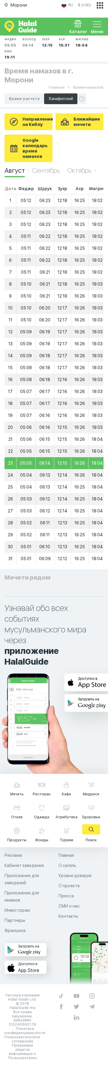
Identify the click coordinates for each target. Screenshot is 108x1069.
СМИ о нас (69, 906)
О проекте (69, 885)
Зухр (47, 42)
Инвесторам (17, 910)
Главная (56, 87)
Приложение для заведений (21, 879)
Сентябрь (46, 170)
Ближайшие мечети (87, 122)
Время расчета (24, 99)
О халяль (67, 865)
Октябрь (79, 170)
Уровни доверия (75, 875)
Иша (9, 54)
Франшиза (15, 930)
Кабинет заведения (24, 865)
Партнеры (14, 920)
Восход (29, 42)
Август (14, 170)
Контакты (68, 916)
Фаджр (10, 42)
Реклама (13, 855)
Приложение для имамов (21, 896)
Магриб (82, 42)
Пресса (66, 896)
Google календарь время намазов (35, 148)
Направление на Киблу (37, 122)
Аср (64, 42)
